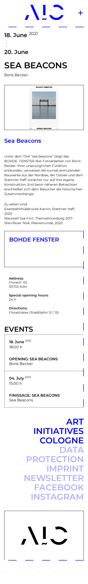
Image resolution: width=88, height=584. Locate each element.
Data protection (55, 454)
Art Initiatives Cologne (58, 431)
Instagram (57, 497)
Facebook (59, 487)
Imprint (65, 468)
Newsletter (54, 478)
